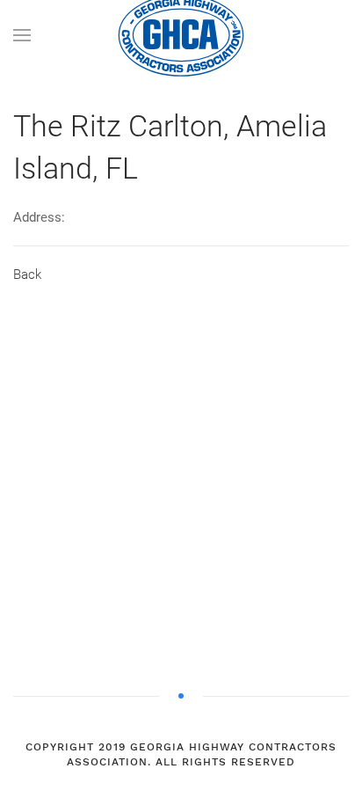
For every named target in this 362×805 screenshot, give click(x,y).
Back (27, 274)
